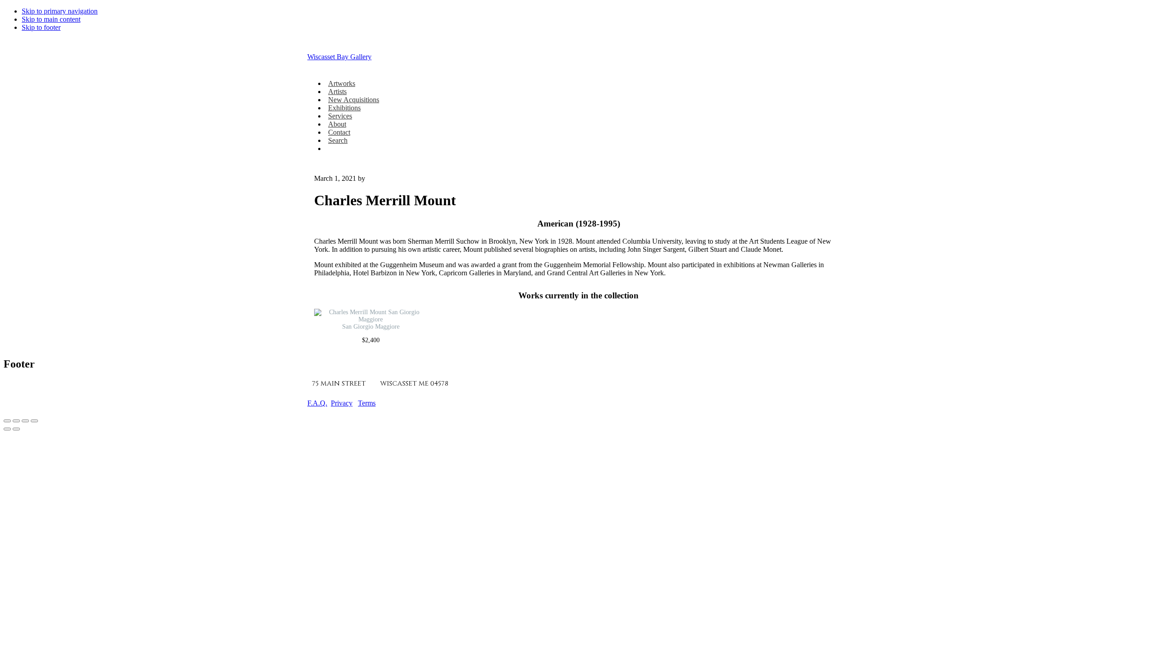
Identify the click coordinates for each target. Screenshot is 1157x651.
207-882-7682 (480, 383)
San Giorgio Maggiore (371, 326)
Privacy (342, 403)
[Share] (25, 421)
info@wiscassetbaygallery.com (570, 383)
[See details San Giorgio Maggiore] (370, 319)
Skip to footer (41, 27)
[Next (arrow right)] (16, 429)
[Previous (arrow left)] (7, 429)
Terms (367, 403)
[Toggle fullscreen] (16, 421)
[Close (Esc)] (34, 421)
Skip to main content (51, 19)
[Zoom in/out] (7, 421)
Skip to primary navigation (60, 11)
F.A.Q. (317, 403)
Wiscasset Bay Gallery (339, 57)
